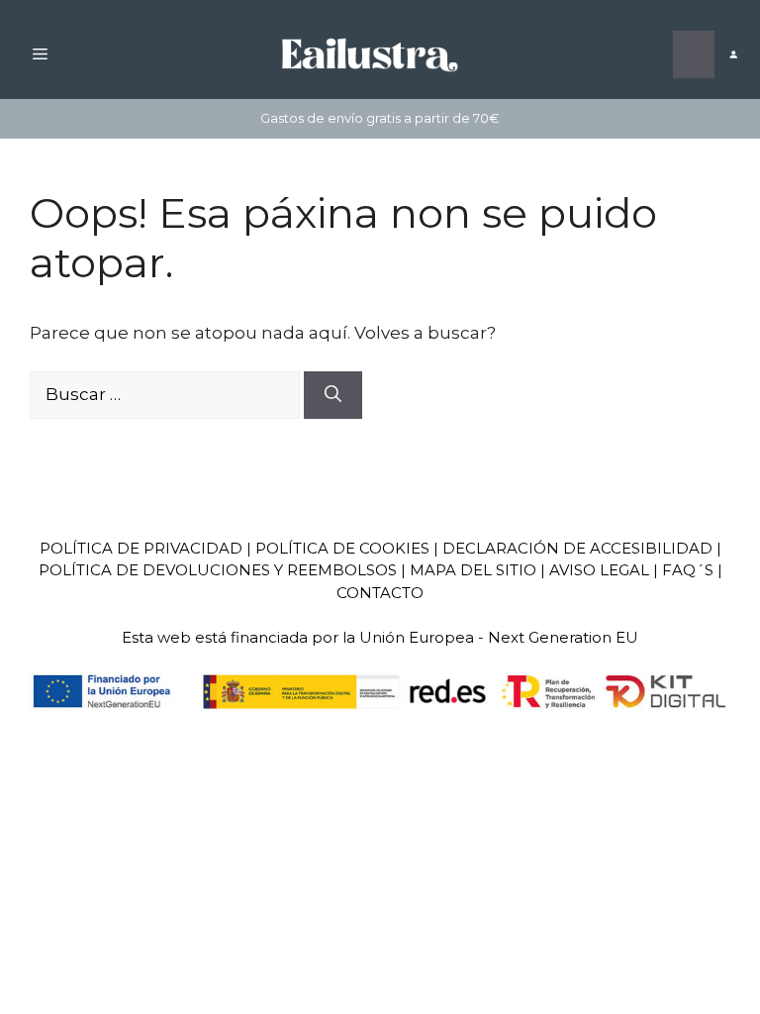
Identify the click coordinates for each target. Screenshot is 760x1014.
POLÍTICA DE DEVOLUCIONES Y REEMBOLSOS (218, 569)
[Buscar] (333, 395)
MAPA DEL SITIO (473, 569)
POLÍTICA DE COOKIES (342, 548)
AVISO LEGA (594, 569)
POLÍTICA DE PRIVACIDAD (141, 548)
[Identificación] (732, 55)
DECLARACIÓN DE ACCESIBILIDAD (577, 548)
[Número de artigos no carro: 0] (693, 54)
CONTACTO (380, 592)
